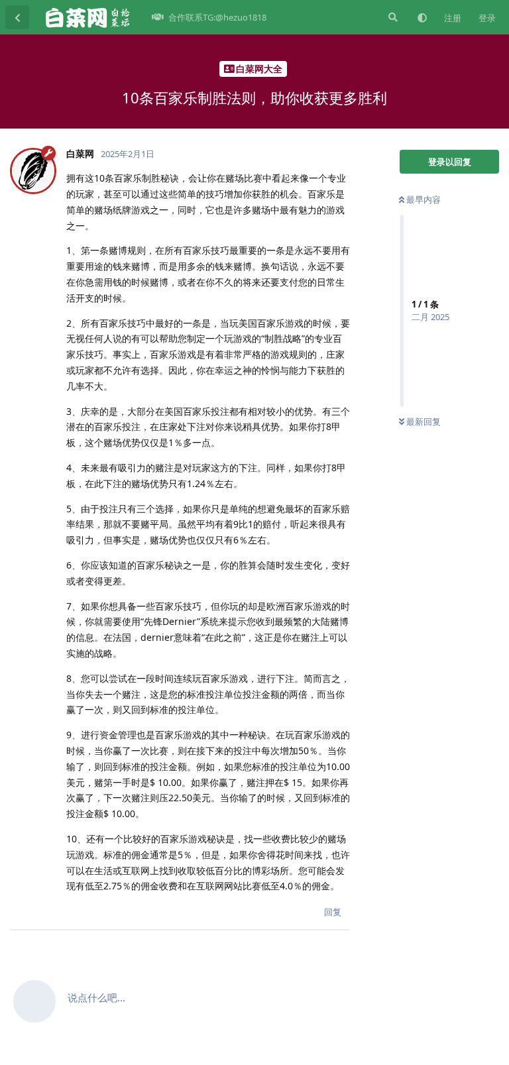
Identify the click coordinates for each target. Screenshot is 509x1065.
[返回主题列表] (17, 17)
